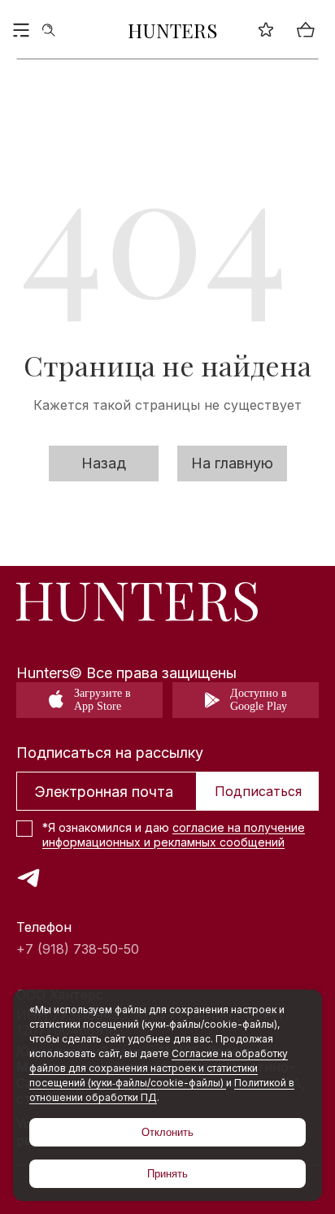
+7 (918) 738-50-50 (77, 949)
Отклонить (167, 1132)
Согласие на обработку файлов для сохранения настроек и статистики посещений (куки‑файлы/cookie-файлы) (158, 1068)
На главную (232, 463)
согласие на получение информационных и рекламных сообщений (173, 834)
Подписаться (258, 791)
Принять (167, 1174)
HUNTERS (173, 30)
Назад (103, 463)
